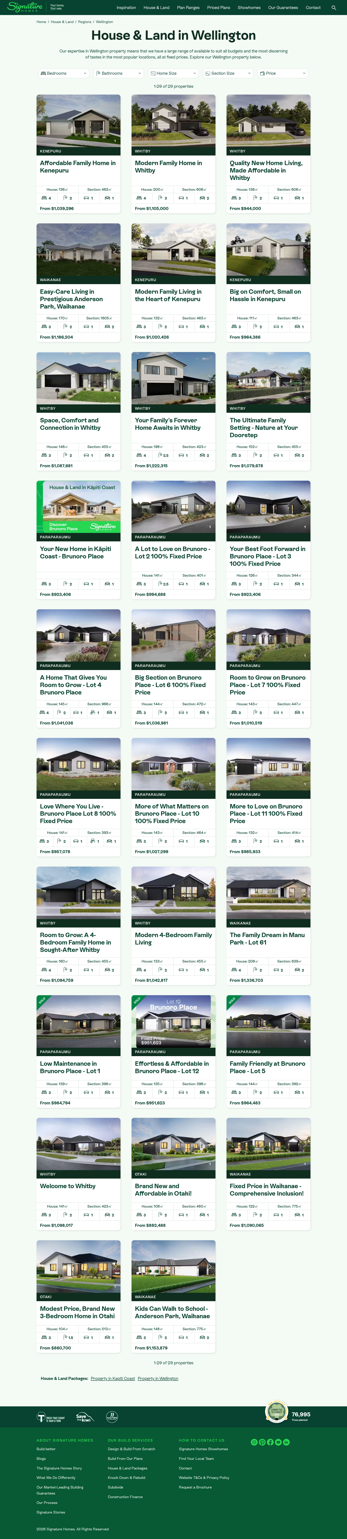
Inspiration (126, 7)
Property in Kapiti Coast (113, 1378)
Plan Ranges (188, 7)
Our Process (47, 1503)
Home (41, 22)
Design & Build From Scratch (131, 1449)
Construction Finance (125, 1497)
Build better (46, 1449)
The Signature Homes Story (59, 1468)
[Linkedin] (286, 1439)
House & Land (156, 7)
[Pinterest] (262, 1439)
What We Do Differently (56, 1477)
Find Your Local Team (196, 1458)
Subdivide (115, 1487)
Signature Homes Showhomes (203, 1449)
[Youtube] (278, 1439)
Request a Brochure (195, 1487)
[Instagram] (254, 1439)
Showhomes (249, 7)
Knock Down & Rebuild (126, 1477)
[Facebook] (270, 1439)
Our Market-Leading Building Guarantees (60, 1490)
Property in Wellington (158, 1378)
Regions (84, 22)
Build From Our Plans (125, 1458)
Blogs (41, 1458)
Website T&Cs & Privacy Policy (204, 1477)
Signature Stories (51, 1512)
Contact (313, 7)
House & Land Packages (127, 1468)
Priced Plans (218, 7)
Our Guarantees (283, 7)
